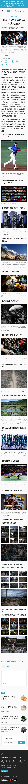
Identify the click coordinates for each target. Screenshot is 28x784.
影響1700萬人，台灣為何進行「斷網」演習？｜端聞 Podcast (10, 728)
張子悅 (2, 700)
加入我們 (14, 765)
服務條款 (22, 776)
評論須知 (5, 684)
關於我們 (3, 765)
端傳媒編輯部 (13, 660)
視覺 (16, 16)
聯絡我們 (9, 765)
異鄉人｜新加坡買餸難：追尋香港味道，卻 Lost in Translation (10, 697)
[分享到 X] (6, 61)
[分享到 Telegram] (13, 61)
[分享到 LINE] (16, 61)
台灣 (12, 16)
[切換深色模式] (20, 11)
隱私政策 (18, 776)
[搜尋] (23, 11)
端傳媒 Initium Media (10, 776)
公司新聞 (14, 767)
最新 (3, 692)
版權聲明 (9, 767)
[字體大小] (16, 11)
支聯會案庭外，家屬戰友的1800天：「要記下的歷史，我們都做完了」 (9, 718)
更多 (6, 692)
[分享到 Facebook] (9, 61)
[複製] (2, 61)
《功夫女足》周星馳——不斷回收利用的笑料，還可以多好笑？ (10, 707)
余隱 (2, 722)
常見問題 (3, 767)
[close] (26, 4)
